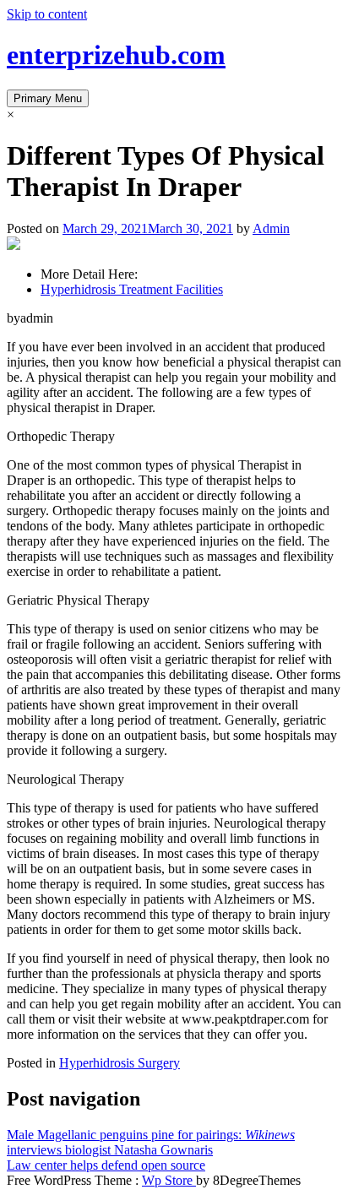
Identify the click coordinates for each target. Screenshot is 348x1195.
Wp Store (169, 1180)
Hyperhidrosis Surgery (119, 1063)
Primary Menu (48, 98)
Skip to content (47, 14)
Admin (271, 228)
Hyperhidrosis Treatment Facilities (132, 289)
